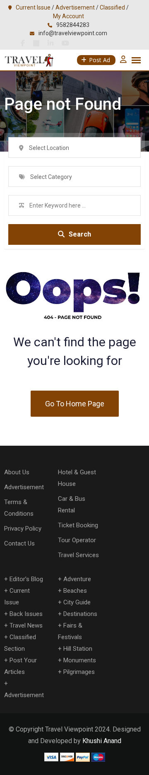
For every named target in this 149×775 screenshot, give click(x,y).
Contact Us (19, 543)
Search (80, 234)
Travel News (26, 625)
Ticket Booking (78, 525)
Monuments (79, 660)
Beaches (75, 590)
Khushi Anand (101, 741)
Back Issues (26, 614)
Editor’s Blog (26, 579)
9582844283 (72, 25)
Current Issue (33, 7)
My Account (68, 16)
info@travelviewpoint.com (72, 33)
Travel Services (78, 555)
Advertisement (75, 7)
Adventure (77, 579)
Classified (112, 7)
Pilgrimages (79, 672)
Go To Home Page (74, 403)
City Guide (77, 602)
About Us (16, 472)
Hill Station (77, 648)
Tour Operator (77, 540)
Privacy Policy (22, 528)
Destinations (80, 614)
